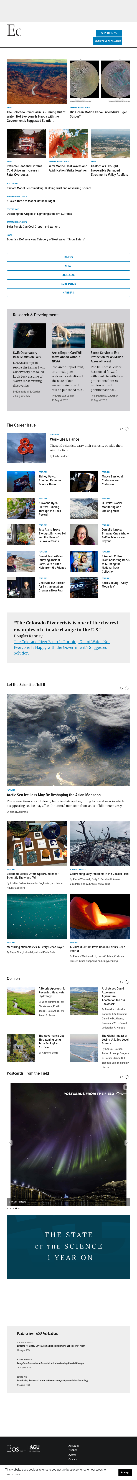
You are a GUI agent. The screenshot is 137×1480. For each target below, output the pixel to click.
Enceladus (68, 275)
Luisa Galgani (30, 952)
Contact (72, 1459)
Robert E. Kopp (110, 1053)
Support (109, 33)
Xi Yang (106, 884)
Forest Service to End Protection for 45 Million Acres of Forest (107, 357)
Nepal (68, 266)
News (9, 108)
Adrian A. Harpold (115, 1027)
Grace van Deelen (64, 396)
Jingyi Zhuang (110, 961)
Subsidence (68, 283)
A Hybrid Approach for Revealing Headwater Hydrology (53, 992)
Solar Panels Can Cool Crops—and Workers (33, 227)
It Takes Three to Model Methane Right (31, 201)
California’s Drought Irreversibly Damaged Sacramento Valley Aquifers (109, 170)
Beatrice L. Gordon (115, 1009)
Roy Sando (53, 1011)
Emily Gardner (60, 456)
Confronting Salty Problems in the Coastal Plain (99, 874)
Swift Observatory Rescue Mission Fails (27, 355)
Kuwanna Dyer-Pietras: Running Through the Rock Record (50, 508)
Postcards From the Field (28, 1073)
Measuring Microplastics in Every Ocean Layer (35, 947)
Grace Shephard (88, 961)
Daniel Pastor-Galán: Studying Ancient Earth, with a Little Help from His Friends (52, 562)
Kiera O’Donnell (81, 879)
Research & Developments (36, 315)
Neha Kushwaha (19, 812)
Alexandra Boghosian (38, 883)
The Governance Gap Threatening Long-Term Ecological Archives (52, 1041)
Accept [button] (125, 1472)
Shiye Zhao (16, 952)
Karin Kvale (49, 952)
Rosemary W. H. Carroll (114, 1023)
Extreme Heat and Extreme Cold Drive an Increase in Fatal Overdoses (24, 170)
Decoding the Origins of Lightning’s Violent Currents (39, 214)
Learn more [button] (13, 1474)
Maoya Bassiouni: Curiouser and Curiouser (112, 480)
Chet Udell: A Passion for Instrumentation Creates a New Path (52, 586)
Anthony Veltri (50, 1053)
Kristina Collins (18, 883)
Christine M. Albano (112, 1018)
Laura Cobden (105, 956)
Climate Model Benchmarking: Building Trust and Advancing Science (49, 188)
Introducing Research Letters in (52, 1380)
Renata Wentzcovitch (84, 956)
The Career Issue (21, 425)
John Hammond (50, 1002)
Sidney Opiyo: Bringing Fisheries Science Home (50, 480)
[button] (9, 1143)
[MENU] (127, 41)
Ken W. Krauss (89, 884)
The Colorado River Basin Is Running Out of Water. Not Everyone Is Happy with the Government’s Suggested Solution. (36, 116)
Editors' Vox (13, 184)
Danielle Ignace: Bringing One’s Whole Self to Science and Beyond (115, 535)
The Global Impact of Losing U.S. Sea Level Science (115, 1039)
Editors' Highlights (24, 1360)
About (73, 1446)
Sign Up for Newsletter (108, 40)
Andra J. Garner (113, 1049)
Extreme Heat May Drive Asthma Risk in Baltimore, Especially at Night (51, 1345)
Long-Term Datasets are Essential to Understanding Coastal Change (50, 1363)
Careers (68, 292)
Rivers (68, 257)
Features (43, 472)
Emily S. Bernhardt (102, 879)
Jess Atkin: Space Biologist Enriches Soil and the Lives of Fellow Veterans (52, 535)
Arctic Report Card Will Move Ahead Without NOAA (67, 357)
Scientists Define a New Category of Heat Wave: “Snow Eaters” (46, 239)
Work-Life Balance (64, 439)
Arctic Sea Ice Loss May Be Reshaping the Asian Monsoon (54, 795)
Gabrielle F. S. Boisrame (114, 1014)
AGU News (54, 434)
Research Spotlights (80, 108)
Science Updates (78, 869)
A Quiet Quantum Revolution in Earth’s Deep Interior (97, 949)
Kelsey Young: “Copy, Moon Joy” (115, 585)
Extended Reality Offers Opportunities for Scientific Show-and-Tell (33, 876)
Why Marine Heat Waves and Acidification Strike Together (68, 168)
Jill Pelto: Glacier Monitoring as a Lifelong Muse (112, 507)
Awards (72, 1455)
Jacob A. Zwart (47, 1015)
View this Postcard (17, 1201)
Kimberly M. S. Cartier (28, 391)
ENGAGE (72, 1450)
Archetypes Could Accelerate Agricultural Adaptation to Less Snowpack (113, 996)
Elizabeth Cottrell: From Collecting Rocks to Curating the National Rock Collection (116, 563)
